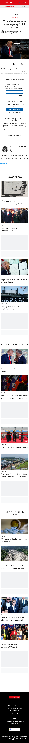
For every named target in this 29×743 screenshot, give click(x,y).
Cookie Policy (14, 713)
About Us (14, 703)
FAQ (14, 718)
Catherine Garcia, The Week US (15, 31)
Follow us (17, 64)
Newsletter (25, 64)
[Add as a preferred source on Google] (14, 729)
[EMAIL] (11, 151)
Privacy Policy (14, 710)
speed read (14, 17)
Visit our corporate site (20, 737)
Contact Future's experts (14, 705)
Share (5, 64)
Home (10, 14)
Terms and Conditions (15, 708)
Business (17, 14)
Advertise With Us (14, 716)
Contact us (18, 135)
